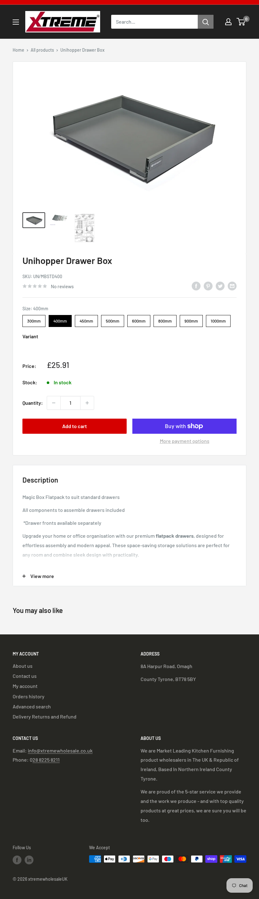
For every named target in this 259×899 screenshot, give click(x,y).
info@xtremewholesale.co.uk (60, 750)
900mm (191, 319)
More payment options (184, 441)
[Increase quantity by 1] (87, 402)
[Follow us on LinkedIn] (29, 859)
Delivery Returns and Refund (44, 716)
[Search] (206, 22)
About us (23, 666)
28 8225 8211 (46, 760)
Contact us (25, 676)
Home (18, 50)
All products (42, 50)
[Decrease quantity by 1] (53, 402)
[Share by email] (232, 285)
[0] (241, 22)
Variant (30, 336)
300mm (34, 319)
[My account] (228, 21)
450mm (86, 319)
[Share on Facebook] (196, 285)
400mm (60, 319)
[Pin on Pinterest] (208, 285)
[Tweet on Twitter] (220, 285)
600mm (138, 319)
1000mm (218, 319)
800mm (165, 319)
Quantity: (32, 403)
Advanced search (32, 706)
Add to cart (74, 426)
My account (25, 686)
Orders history (29, 696)
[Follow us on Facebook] (17, 859)
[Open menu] (16, 22)
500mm (112, 319)
